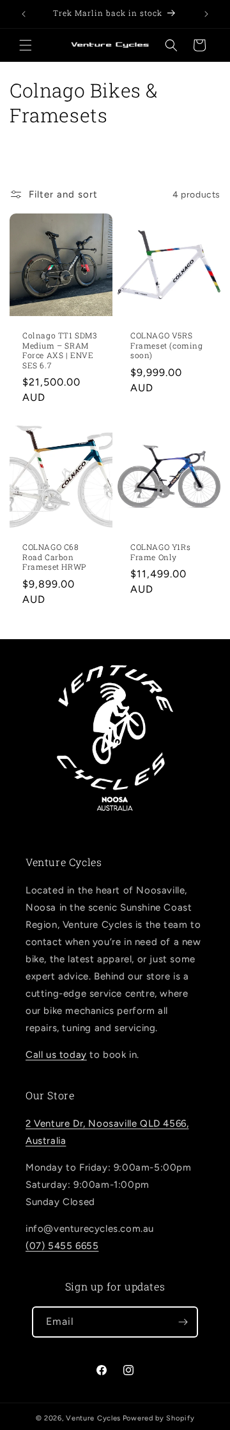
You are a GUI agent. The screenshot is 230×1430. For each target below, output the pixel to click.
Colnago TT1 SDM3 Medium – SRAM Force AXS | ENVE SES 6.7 (59, 350)
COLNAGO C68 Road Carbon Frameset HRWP (54, 557)
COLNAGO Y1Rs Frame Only (160, 552)
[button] (26, 45)
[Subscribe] (183, 1322)
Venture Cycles (93, 1418)
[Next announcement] (206, 14)
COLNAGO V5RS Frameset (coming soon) (166, 345)
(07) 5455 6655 (62, 1246)
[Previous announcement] (24, 14)
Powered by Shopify (159, 1418)
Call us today (56, 1054)
